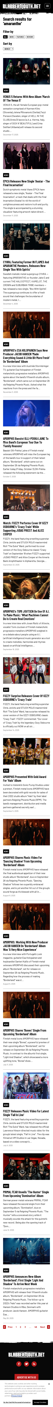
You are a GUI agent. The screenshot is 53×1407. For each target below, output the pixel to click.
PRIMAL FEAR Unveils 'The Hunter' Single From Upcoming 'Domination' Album (26, 1194)
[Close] (49, 1384)
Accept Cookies (40, 1402)
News (12, 37)
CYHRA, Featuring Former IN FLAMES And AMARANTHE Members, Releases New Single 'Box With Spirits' (26, 265)
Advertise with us (26, 1377)
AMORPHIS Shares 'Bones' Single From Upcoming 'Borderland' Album (24, 1032)
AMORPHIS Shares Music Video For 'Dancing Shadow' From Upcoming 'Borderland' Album (22, 861)
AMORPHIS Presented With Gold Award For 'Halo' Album (24, 778)
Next (42, 1326)
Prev (10, 1326)
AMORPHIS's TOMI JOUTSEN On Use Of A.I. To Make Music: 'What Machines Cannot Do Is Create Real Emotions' (26, 615)
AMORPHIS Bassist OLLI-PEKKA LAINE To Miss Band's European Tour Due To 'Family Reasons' (25, 442)
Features (20, 37)
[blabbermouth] (22, 8)
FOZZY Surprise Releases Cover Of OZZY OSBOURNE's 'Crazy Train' (26, 697)
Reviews (30, 37)
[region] (26, 1393)
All (5, 37)
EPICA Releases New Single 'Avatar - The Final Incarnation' (26, 183)
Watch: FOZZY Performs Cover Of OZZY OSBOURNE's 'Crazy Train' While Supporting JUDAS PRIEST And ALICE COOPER (25, 528)
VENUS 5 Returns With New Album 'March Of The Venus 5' (26, 98)
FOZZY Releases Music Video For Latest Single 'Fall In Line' (26, 1113)
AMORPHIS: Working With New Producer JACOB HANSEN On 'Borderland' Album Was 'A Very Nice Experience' (25, 945)
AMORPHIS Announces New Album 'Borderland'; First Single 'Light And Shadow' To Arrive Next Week (23, 1280)
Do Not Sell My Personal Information (17, 1402)
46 (35, 1326)
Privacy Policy (17, 1396)
